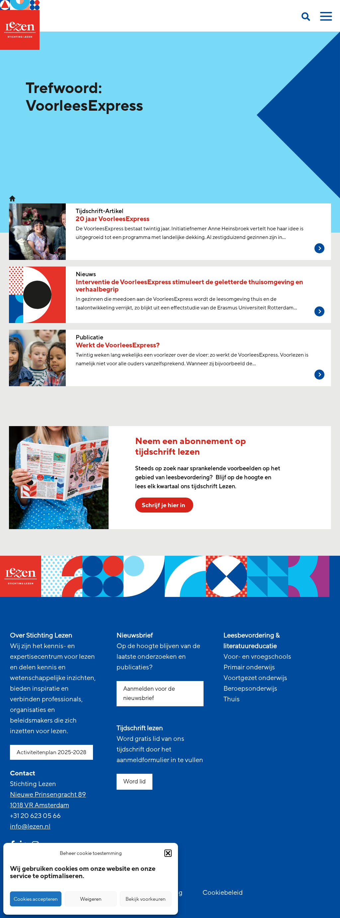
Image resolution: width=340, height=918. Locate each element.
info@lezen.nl (30, 826)
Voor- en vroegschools (257, 656)
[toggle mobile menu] (325, 19)
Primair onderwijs (249, 667)
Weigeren (91, 899)
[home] (20, 25)
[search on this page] (305, 17)
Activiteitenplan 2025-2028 (51, 752)
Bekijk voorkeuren (146, 899)
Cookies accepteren (36, 899)
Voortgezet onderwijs (255, 678)
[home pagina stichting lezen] (12, 198)
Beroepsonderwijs (250, 688)
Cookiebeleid (223, 892)
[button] (168, 853)
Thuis (231, 699)
